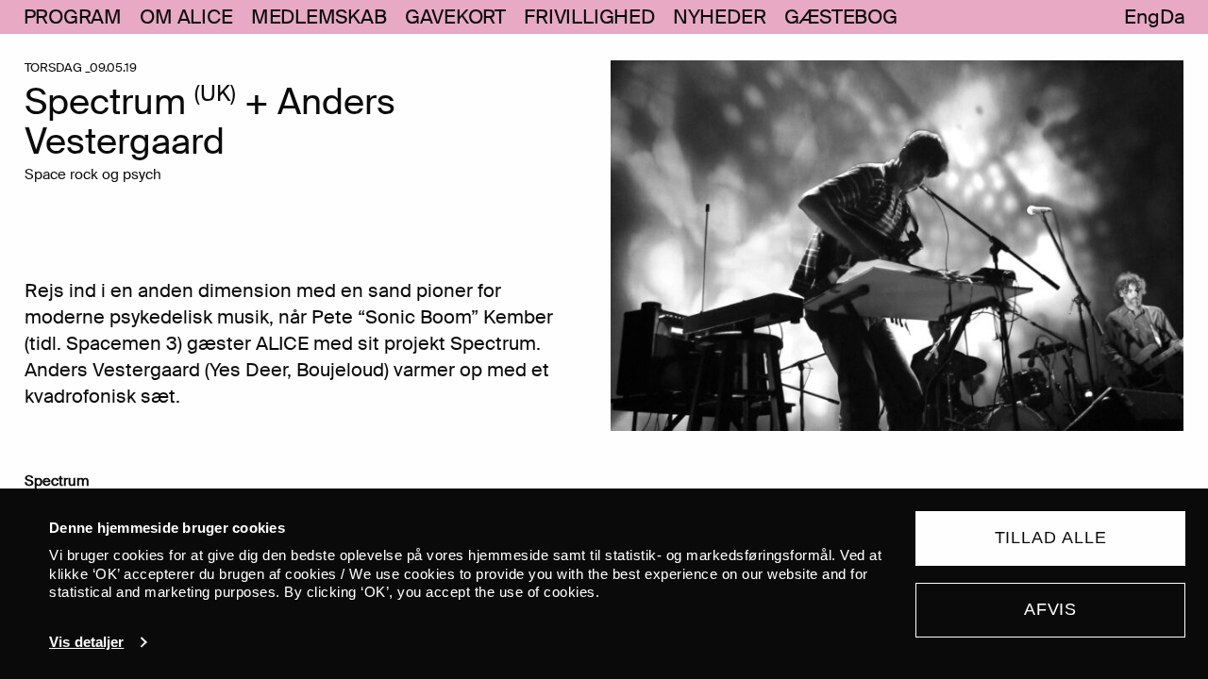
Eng (1141, 17)
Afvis (1051, 609)
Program (73, 17)
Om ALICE (186, 17)
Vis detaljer (86, 642)
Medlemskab (319, 17)
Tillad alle (1051, 537)
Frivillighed (589, 17)
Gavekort (455, 17)
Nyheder (719, 17)
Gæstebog (841, 17)
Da (1172, 17)
